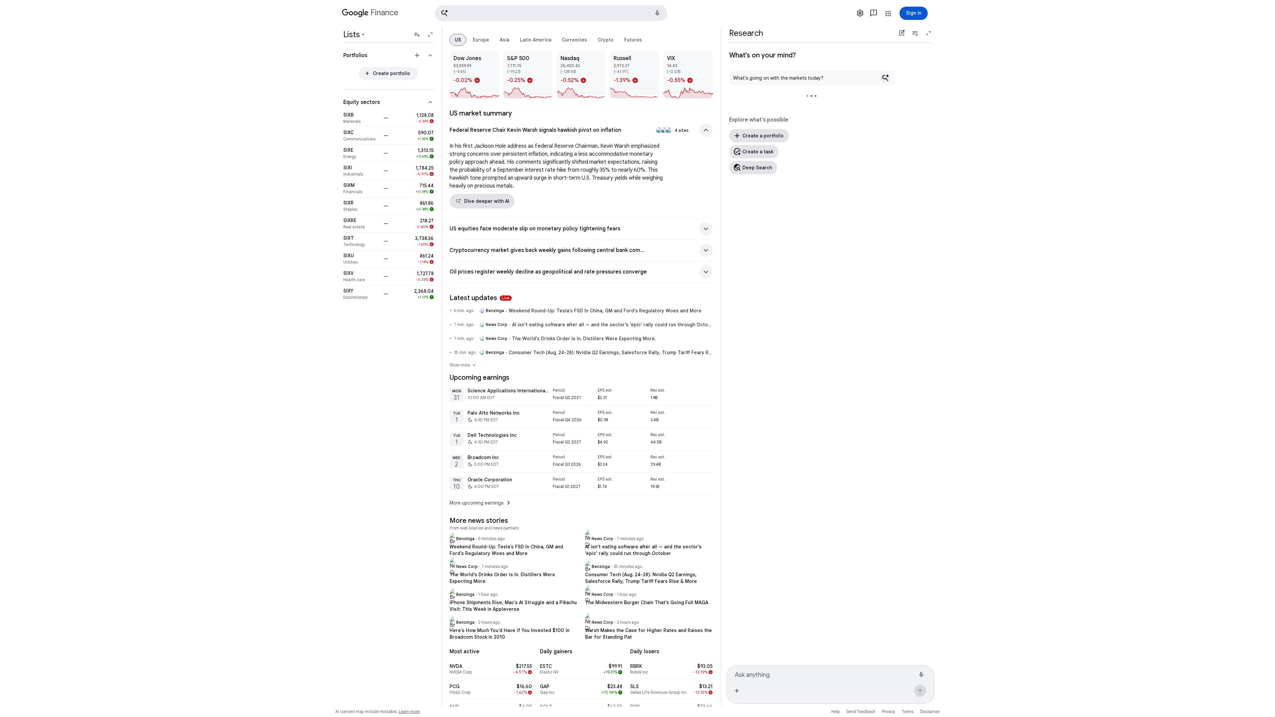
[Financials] (361, 188)
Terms (907, 711)
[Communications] (361, 135)
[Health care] (361, 276)
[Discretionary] (361, 294)
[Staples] (361, 206)
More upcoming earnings (481, 503)
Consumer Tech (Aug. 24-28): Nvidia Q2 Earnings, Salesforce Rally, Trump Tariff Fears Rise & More (611, 353)
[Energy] (361, 153)
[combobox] (825, 674)
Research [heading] (746, 33)
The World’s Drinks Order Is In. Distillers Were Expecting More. (584, 339)
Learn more (409, 711)
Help (835, 711)
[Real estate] (361, 223)
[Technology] (361, 241)
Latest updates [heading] (480, 298)
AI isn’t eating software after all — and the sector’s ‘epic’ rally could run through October (612, 325)
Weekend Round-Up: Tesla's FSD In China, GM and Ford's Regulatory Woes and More (605, 311)
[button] (551, 13)
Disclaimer (930, 711)
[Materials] (361, 118)
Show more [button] (463, 365)
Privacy (888, 711)
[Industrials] (361, 171)
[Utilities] (361, 259)
